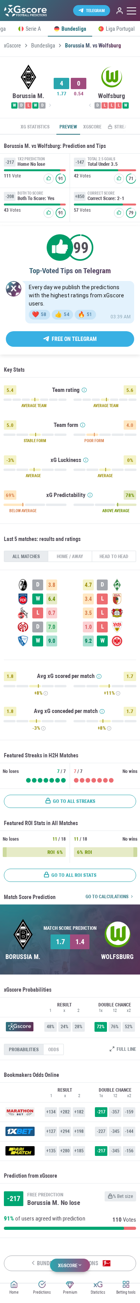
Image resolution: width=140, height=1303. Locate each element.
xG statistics (35, 127)
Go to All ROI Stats (73, 875)
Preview (68, 127)
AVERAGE (33, 476)
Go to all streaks (74, 801)
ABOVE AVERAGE (116, 511)
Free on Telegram (74, 339)
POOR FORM (94, 441)
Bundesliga (43, 45)
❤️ (39, 314)
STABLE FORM (35, 441)
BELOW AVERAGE (23, 511)
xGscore (12, 45)
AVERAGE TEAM (34, 406)
